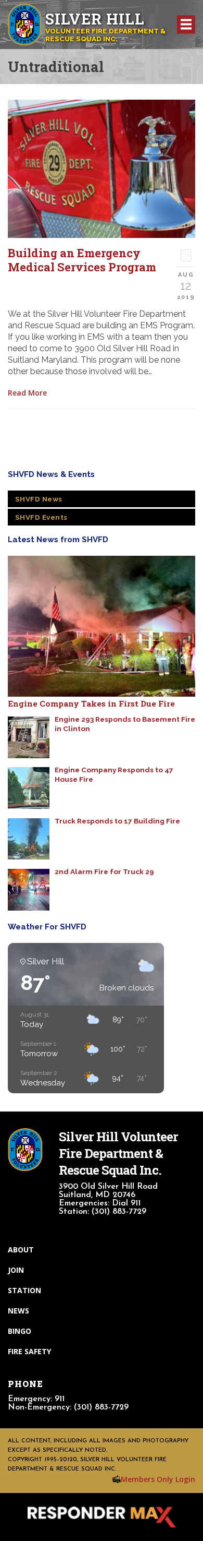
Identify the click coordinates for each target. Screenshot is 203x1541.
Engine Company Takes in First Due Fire (91, 703)
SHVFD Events (41, 517)
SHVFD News (38, 499)
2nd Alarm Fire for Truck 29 (104, 871)
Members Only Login (158, 1479)
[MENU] (186, 24)
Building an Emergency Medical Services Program (82, 260)
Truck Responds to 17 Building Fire (117, 821)
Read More (27, 393)
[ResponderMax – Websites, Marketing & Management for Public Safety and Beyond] (101, 1517)
